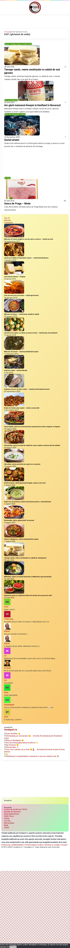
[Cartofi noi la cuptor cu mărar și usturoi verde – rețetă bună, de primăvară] (14, 330)
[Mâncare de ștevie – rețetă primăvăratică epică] (14, 349)
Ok (10, 947)
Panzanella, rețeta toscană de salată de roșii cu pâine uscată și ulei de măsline (32, 445)
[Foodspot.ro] (35, 7)
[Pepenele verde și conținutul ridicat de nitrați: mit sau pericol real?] (14, 593)
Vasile (6, 827)
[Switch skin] (64, 8)
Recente (7, 220)
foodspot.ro (10, 729)
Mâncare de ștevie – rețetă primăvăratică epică (21, 352)
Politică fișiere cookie (34, 845)
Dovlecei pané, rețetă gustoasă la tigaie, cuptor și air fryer (25, 483)
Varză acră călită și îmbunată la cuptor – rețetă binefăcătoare (26, 258)
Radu (6, 825)
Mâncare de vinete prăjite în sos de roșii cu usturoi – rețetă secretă (28, 239)
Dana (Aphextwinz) (11, 814)
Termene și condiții (52, 845)
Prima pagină (8, 32)
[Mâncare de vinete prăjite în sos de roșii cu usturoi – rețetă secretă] (14, 237)
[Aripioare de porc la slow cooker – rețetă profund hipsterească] (14, 387)
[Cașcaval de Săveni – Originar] (14, 274)
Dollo (6, 607)
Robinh (7, 631)
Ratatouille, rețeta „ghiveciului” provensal (19, 520)
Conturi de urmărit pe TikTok (15, 809)
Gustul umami (11, 139)
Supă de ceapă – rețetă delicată (15, 370)
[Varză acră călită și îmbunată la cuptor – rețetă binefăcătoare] (14, 255)
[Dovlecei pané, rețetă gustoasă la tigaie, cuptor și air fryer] (14, 480)
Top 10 (7, 218)
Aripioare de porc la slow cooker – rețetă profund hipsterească (26, 389)
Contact (64, 845)
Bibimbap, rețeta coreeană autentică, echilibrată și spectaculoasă (27, 577)
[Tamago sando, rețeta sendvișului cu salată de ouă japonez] (14, 555)
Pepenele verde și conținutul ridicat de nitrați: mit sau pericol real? (28, 595)
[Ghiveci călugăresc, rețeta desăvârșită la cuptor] (14, 537)
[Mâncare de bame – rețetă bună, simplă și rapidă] (14, 312)
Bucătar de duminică (12, 812)
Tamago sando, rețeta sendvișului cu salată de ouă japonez (25, 558)
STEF (6, 717)
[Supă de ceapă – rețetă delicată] (14, 368)
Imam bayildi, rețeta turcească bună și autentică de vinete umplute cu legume (32, 426)
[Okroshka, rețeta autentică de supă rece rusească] (14, 462)
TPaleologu (8, 619)
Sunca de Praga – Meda (17, 203)
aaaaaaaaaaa (9, 705)
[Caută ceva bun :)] (68, 8)
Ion (5, 656)
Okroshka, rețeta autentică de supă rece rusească (22, 464)
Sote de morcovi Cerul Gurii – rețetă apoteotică (21, 295)
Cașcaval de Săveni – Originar (14, 277)
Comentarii (8, 222)
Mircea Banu (9, 823)
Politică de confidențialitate (12, 845)
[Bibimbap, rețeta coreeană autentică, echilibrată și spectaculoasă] (14, 574)
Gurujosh (7, 668)
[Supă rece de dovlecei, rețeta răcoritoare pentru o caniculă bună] (14, 499)
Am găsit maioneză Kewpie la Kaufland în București (32, 105)
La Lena (7, 821)
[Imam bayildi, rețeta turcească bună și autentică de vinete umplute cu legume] (14, 424)
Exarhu (6, 818)
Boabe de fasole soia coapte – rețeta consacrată (21, 408)
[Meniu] (2, 8)
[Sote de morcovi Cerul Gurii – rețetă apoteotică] (14, 293)
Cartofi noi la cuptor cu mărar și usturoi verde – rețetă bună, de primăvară (30, 333)
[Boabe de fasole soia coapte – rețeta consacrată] (14, 405)
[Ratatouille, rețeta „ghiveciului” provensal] (14, 518)
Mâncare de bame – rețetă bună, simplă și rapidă (21, 314)
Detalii (14, 947)
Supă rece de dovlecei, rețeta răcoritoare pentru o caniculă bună (27, 502)
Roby (6, 692)
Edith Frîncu (9, 816)
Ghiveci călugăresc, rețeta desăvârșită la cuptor (21, 539)
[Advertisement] (35, 20)
